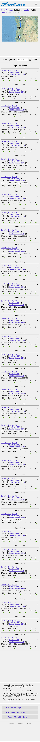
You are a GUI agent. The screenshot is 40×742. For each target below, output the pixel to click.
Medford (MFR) (14, 72)
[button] (30, 60)
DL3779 (14, 248)
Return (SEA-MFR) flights (17, 717)
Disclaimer (21, 723)
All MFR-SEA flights (15, 708)
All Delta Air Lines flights (16, 712)
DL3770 (14, 70)
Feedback (11, 723)
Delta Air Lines (7, 10)
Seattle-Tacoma (7, 12)
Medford (27, 10)
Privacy (29, 723)
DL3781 (14, 531)
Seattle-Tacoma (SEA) (17, 74)
